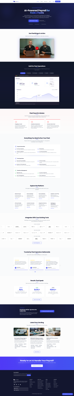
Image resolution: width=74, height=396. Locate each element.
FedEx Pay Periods (48, 384)
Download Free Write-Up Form (47, 311)
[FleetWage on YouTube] (20, 384)
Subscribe (28, 375)
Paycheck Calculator (40, 383)
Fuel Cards (31, 383)
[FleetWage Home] (16, 1)
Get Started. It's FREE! (33, 20)
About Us (55, 380)
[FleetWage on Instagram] (18, 384)
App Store (16, 388)
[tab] (23, 73)
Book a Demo (58, 1)
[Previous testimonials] (14, 265)
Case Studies (47, 389)
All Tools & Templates (40, 380)
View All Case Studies (37, 299)
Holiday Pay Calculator (41, 385)
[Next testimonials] (60, 265)
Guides (46, 380)
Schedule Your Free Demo (37, 365)
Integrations (31, 384)
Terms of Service (56, 385)
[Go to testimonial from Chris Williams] (41, 271)
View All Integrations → (37, 242)
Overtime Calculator (40, 384)
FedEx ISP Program (48, 383)
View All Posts (37, 351)
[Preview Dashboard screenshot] (37, 89)
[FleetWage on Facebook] (16, 384)
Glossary (47, 388)
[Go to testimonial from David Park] (36, 271)
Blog (50, 1)
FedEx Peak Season (48, 385)
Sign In (54, 1)
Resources (45, 1)
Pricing (42, 1)
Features (38, 1)
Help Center (55, 384)
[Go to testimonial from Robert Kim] (39, 271)
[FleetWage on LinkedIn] (14, 384)
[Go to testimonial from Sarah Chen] (33, 271)
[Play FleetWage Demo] (37, 48)
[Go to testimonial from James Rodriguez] (34, 271)
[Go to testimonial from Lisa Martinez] (38, 271)
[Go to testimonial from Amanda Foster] (40, 271)
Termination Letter (40, 388)
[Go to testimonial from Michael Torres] (32, 271)
